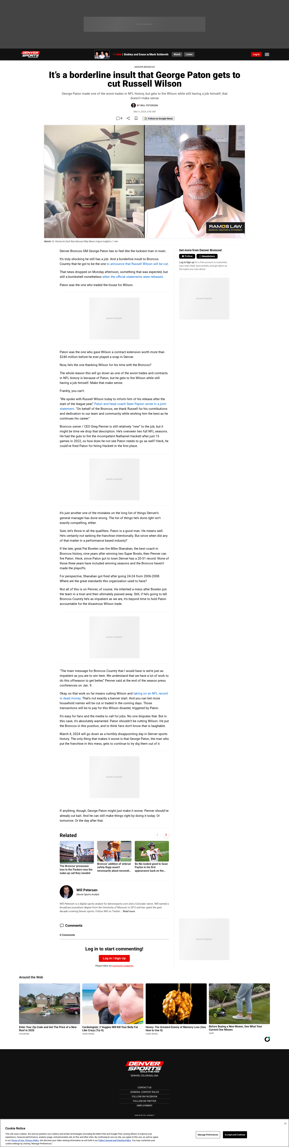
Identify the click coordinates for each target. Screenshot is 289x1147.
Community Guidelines (122, 966)
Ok (285, 1123)
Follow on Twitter (144, 1101)
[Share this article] (128, 118)
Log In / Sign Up (114, 958)
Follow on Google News (160, 118)
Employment (144, 1105)
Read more (129, 911)
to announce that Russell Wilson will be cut (137, 264)
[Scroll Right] (166, 835)
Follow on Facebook (144, 1096)
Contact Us (144, 1087)
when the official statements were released (132, 277)
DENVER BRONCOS (144, 67)
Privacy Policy (32, 1140)
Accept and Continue (235, 1134)
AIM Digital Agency (145, 1115)
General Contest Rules (144, 1092)
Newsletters (208, 256)
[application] (144, 181)
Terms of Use (17, 1140)
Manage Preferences (208, 1134)
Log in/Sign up (186, 262)
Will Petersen (87, 890)
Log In (256, 54)
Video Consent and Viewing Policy (114, 1140)
